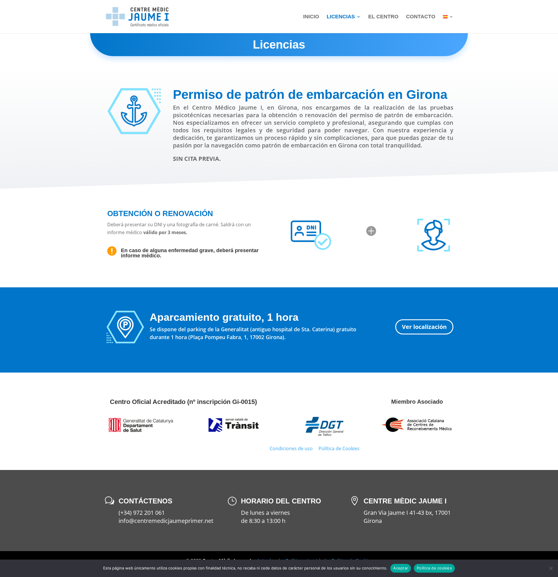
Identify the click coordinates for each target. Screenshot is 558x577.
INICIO (311, 17)
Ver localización (424, 327)
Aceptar (400, 568)
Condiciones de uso (291, 448)
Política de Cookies (339, 448)
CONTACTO (420, 17)
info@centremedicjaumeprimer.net (166, 521)
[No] (551, 568)
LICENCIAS (341, 17)
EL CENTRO (383, 17)
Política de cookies (434, 568)
